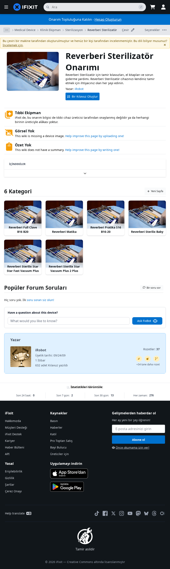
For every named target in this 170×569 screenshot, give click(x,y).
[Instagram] (121, 513)
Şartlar (9, 485)
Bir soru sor (154, 287)
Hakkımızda (13, 421)
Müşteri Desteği (16, 427)
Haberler (56, 427)
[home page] (25, 7)
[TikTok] (96, 513)
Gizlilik (9, 478)
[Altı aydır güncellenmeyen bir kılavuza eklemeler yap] (156, 358)
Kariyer (10, 441)
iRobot (79, 89)
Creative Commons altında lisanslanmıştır (96, 562)
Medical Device (25, 30)
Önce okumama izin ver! (132, 447)
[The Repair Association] (162, 513)
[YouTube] (130, 513)
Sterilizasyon (74, 30)
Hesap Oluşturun (108, 19)
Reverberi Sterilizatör (102, 30)
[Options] (6, 29)
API (7, 454)
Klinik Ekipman (50, 30)
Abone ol (138, 440)
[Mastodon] (138, 513)
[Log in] (163, 7)
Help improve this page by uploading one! (94, 136)
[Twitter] (113, 513)
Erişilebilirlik (13, 471)
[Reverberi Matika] (64, 214)
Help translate (15, 513)
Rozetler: (151, 349)
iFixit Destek (13, 434)
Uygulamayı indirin (66, 463)
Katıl (53, 434)
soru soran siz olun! (40, 300)
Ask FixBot (144, 321)
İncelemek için (13, 45)
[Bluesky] (146, 513)
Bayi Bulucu (58, 447)
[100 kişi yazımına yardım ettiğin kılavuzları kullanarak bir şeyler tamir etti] (139, 358)
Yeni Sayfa (157, 191)
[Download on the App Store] (69, 473)
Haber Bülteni (14, 447)
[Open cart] (152, 7)
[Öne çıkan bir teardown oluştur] (147, 358)
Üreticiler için (59, 454)
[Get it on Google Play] (67, 487)
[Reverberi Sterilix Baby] (147, 214)
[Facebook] (105, 513)
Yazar (15, 339)
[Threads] (154, 513)
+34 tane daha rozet (148, 364)
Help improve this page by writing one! (92, 150)
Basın (54, 421)
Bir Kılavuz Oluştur (85, 96)
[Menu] (6, 7)
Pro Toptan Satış (61, 441)
